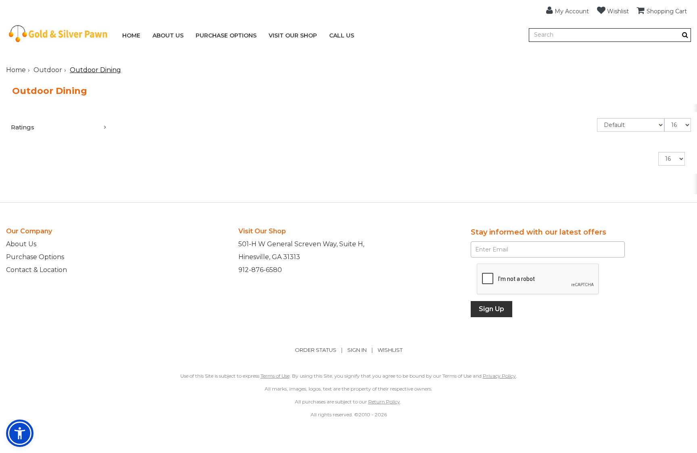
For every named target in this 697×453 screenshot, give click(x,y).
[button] (567, 10)
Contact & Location (36, 270)
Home (131, 35)
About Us (168, 35)
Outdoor (47, 70)
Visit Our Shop (293, 35)
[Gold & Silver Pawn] (58, 41)
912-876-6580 (260, 270)
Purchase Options (226, 35)
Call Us (341, 35)
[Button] (685, 35)
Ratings (22, 127)
